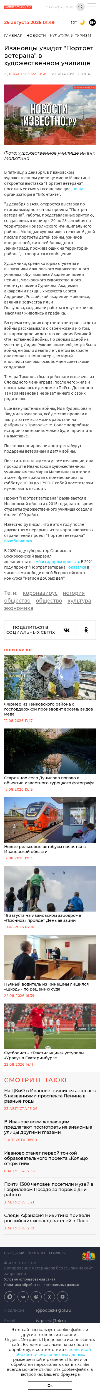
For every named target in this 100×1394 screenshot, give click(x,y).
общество (17, 600)
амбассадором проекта (56, 561)
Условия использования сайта (29, 1279)
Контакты (36, 1253)
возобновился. (18, 540)
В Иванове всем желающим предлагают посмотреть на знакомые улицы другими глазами (48, 1127)
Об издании (14, 1253)
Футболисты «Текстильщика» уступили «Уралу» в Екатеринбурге (44, 1055)
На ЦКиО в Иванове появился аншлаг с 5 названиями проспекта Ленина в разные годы (50, 1096)
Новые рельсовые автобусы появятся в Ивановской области (45, 849)
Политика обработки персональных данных (41, 1284)
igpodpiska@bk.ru (53, 1310)
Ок (50, 1385)
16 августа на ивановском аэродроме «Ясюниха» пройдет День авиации (42, 918)
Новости (36, 35)
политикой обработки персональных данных (53, 1352)
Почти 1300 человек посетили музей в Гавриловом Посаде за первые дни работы (48, 1189)
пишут (78, 188)
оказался (77, 567)
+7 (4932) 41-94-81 (59, 7)
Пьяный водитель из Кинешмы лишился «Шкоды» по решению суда (46, 987)
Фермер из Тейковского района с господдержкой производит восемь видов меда (48, 709)
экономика (18, 608)
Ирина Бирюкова (71, 74)
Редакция (57, 1253)
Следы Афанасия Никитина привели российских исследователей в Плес (47, 1218)
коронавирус (40, 592)
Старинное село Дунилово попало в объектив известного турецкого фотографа (49, 780)
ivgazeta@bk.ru (51, 1320)
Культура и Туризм (70, 35)
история (74, 592)
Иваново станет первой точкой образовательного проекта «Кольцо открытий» (46, 1158)
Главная (13, 35)
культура (79, 600)
